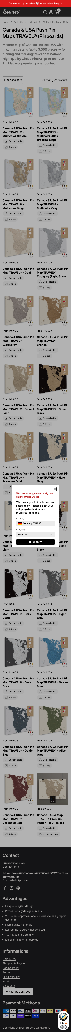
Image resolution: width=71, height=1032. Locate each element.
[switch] (63, 1027)
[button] (55, 489)
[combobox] (29, 523)
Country (20, 518)
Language (21, 529)
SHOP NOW (35, 542)
